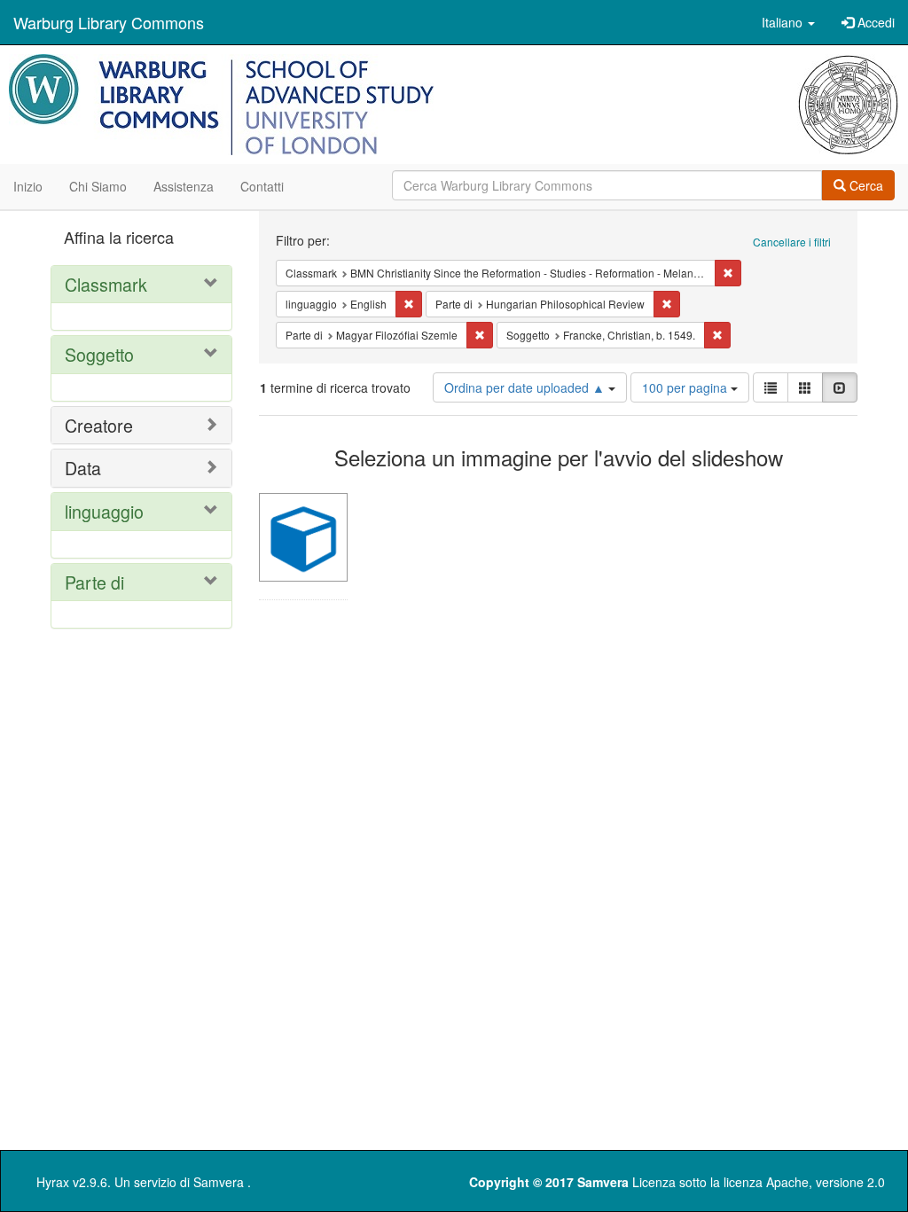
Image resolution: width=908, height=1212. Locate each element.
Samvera (218, 1182)
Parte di (94, 582)
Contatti (262, 186)
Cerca (864, 185)
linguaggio (104, 511)
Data (83, 468)
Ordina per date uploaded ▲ (526, 387)
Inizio (28, 186)
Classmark (106, 284)
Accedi (874, 22)
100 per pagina (686, 387)
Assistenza (183, 186)
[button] (788, 22)
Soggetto (99, 354)
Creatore (99, 425)
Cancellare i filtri (792, 241)
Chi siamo (98, 186)
